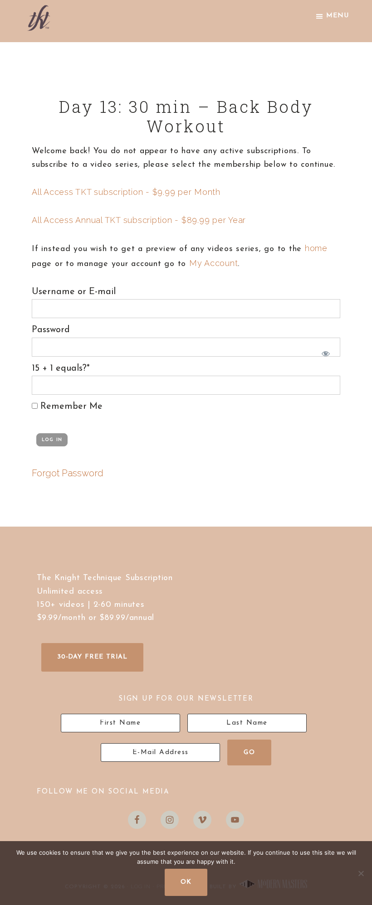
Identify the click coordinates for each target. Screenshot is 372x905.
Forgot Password (67, 473)
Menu (337, 15)
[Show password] (324, 351)
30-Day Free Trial (92, 656)
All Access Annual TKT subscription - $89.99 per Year (139, 220)
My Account (213, 263)
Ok (186, 882)
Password (51, 329)
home (316, 248)
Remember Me (70, 406)
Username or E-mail (74, 291)
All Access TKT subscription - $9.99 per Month (126, 192)
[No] (360, 873)
